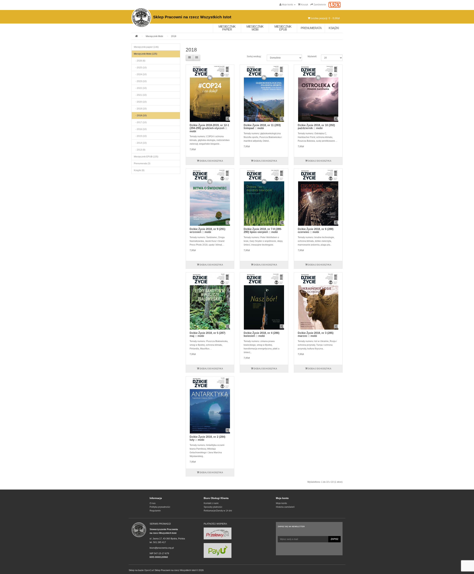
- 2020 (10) (140, 102)
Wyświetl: (312, 56)
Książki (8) (139, 170)
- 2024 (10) (140, 74)
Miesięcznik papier (227, 28)
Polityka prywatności (160, 507)
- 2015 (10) (140, 136)
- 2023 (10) (140, 81)
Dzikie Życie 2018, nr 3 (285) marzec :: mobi (315, 334)
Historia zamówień (285, 507)
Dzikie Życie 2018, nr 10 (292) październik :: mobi (316, 127)
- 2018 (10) (140, 115)
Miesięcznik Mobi (254, 28)
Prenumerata (311, 28)
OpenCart (149, 570)
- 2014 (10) (140, 143)
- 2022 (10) (140, 88)
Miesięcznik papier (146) (146, 47)
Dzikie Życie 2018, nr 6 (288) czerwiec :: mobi (315, 230)
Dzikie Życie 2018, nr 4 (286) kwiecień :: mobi (261, 334)
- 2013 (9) (139, 149)
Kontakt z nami (211, 503)
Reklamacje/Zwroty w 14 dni (218, 510)
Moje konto (281, 503)
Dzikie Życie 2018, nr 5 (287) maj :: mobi (207, 334)
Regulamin (155, 510)
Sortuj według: (254, 56)
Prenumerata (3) (142, 163)
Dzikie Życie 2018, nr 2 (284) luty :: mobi (207, 438)
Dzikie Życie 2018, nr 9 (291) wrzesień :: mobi (207, 230)
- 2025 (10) (140, 67)
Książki (334, 28)
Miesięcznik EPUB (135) (146, 156)
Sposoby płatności (213, 507)
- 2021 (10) (140, 95)
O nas (153, 503)
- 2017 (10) (140, 122)
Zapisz (334, 539)
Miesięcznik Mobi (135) (145, 54)
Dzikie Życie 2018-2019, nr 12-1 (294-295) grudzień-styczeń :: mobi (209, 128)
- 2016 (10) (140, 129)
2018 (173, 36)
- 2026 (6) (139, 60)
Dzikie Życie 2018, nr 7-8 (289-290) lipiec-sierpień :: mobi (263, 230)
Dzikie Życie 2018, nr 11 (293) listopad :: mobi (262, 127)
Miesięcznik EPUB (282, 28)
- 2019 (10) (140, 108)
